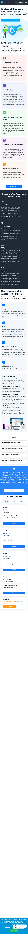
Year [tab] (14, 501)
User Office (20, 2)
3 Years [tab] (21, 501)
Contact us (9, 606)
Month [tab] (6, 501)
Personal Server (16, 409)
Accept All (14, 930)
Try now (10, 20)
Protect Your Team (14, 490)
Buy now (14, 523)
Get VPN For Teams (14, 186)
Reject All (7, 927)
